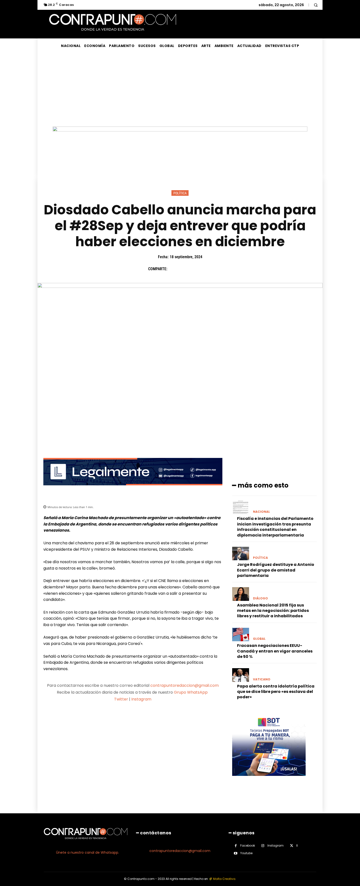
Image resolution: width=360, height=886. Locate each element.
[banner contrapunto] (132, 489)
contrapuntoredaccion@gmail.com (184, 685)
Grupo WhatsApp (191, 692)
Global (259, 638)
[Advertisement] (180, 90)
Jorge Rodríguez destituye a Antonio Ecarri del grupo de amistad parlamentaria (275, 570)
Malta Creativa (224, 879)
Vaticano (261, 679)
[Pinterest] (196, 269)
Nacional (261, 511)
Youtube (246, 853)
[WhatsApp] (207, 269)
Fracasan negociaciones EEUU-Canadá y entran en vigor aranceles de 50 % (274, 651)
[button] (316, 5)
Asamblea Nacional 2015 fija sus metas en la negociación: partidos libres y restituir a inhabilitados (273, 610)
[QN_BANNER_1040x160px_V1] (180, 130)
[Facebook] (173, 269)
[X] (185, 269)
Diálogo (260, 598)
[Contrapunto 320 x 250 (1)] (269, 779)
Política (180, 193)
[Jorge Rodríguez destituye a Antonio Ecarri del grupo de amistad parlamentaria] (240, 553)
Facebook (247, 845)
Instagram (141, 699)
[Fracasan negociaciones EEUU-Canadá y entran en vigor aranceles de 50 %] (240, 634)
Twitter (121, 699)
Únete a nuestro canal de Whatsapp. (87, 852)
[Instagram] (263, 846)
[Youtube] (236, 853)
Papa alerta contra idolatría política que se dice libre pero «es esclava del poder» (275, 691)
